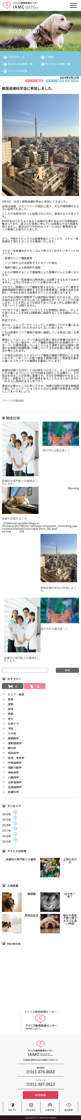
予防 (10, 728)
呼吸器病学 (15, 763)
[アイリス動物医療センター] (40, 1029)
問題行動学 (15, 767)
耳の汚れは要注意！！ (56, 450)
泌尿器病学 (15, 782)
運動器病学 (15, 743)
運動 (10, 704)
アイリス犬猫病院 (13, 400)
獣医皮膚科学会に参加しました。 (58, 589)
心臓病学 (13, 777)
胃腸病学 (13, 738)
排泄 (10, 709)
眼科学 (12, 748)
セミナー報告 (16, 694)
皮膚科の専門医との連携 (21, 859)
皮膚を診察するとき (14, 518)
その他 (12, 733)
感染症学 (13, 753)
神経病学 (13, 772)
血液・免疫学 (16, 758)
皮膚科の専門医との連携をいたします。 (20, 482)
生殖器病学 (15, 787)
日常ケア (13, 724)
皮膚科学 (13, 792)
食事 (10, 699)
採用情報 (40, 1095)
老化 (10, 719)
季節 (10, 714)
